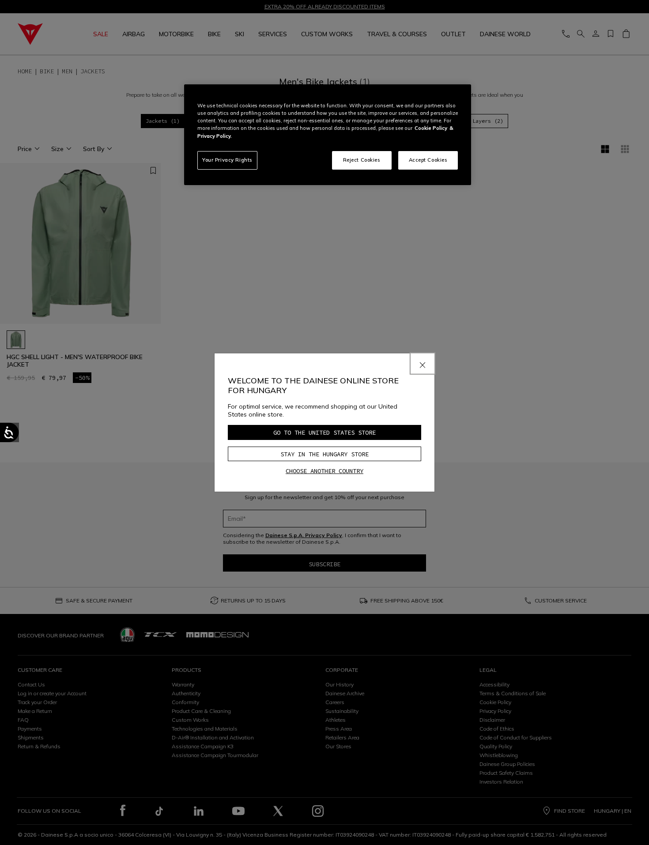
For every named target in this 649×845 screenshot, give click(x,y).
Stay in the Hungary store (324, 454)
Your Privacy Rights (227, 160)
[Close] (422, 363)
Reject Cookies (362, 160)
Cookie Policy (431, 128)
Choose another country (324, 471)
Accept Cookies (428, 160)
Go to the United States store (324, 432)
